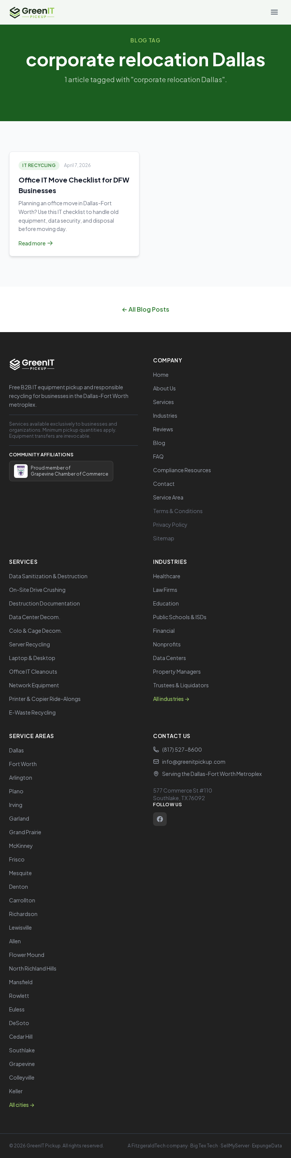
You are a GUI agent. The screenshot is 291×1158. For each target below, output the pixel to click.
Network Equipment (34, 685)
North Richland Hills (32, 968)
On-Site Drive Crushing (37, 589)
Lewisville (20, 927)
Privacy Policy (170, 524)
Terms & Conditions (178, 510)
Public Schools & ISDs (180, 616)
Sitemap (163, 538)
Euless (17, 1009)
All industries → (171, 698)
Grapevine (22, 1063)
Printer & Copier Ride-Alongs (45, 698)
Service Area (168, 497)
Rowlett (19, 995)
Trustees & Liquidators (181, 685)
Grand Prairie (25, 832)
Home (161, 374)
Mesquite (20, 872)
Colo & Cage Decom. (35, 630)
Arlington (20, 777)
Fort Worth (23, 763)
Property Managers (177, 671)
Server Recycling (29, 644)
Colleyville (21, 1077)
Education (166, 603)
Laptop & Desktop (32, 657)
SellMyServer (235, 1146)
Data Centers (169, 657)
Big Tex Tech (204, 1146)
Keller (16, 1091)
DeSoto (19, 1022)
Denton (18, 886)
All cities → (21, 1104)
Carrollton (22, 900)
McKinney (21, 845)
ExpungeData (267, 1146)
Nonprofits (167, 644)
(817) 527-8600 (182, 749)
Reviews (163, 429)
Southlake (22, 1050)
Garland (19, 818)
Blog (159, 442)
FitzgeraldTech (148, 1146)
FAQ (158, 456)
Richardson (23, 913)
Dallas (16, 750)
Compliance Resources (182, 470)
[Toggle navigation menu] (274, 12)
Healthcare (166, 576)
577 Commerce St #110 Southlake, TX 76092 (182, 794)
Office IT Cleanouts (33, 671)
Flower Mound (26, 954)
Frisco (17, 859)
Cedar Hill (21, 1036)
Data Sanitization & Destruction (48, 576)
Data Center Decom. (34, 616)
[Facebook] (160, 819)
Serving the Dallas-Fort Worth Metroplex (212, 773)
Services (163, 401)
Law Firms (165, 589)
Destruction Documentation (44, 603)
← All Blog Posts (145, 309)
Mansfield (21, 982)
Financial (164, 630)
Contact (164, 483)
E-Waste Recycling (32, 712)
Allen (15, 941)
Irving (15, 804)
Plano (16, 791)
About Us (164, 388)
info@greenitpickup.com (193, 761)
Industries (165, 415)
